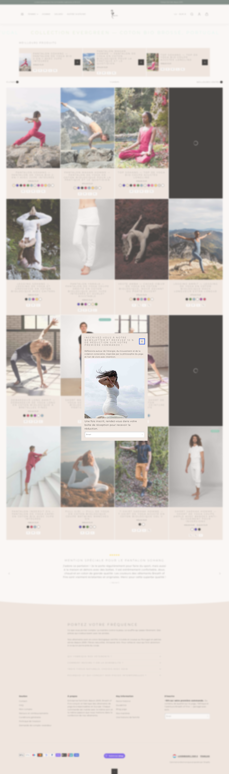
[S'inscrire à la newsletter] (142, 435)
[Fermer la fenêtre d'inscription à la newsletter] (142, 341)
